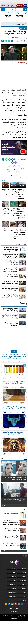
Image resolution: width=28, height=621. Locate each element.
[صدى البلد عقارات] (8, 5)
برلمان (25, 596)
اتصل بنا (10, 608)
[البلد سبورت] (19, 5)
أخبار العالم (24, 584)
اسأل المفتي (14, 175)
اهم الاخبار (17, 13)
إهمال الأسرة (17, 172)
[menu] (25, 9)
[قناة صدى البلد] (25, 5)
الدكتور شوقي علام (14, 165)
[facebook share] (12, 41)
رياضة (14, 572)
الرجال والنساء (7, 169)
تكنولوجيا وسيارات (12, 592)
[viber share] (15, 162)
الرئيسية (25, 13)
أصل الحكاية (13, 584)
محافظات (14, 588)
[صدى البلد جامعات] (13, 5)
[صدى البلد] (14, 9)
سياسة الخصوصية (14, 611)
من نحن (17, 608)
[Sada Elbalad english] (3, 5)
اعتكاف (9, 172)
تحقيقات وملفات (12, 596)
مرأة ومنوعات (23, 580)
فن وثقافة (24, 576)
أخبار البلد (10, 13)
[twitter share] (9, 41)
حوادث (3, 13)
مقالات (24, 600)
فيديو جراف (23, 588)
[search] (3, 9)
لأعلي (23, 555)
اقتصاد (25, 592)
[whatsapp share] (5, 41)
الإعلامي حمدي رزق (19, 169)
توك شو (18, 24)
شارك (15, 40)
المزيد (3, 505)
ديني (15, 580)
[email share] (2, 41)
